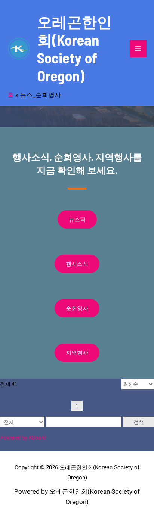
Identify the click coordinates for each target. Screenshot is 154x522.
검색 (138, 422)
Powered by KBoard (23, 438)
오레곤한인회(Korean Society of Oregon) (74, 48)
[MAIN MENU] (138, 48)
